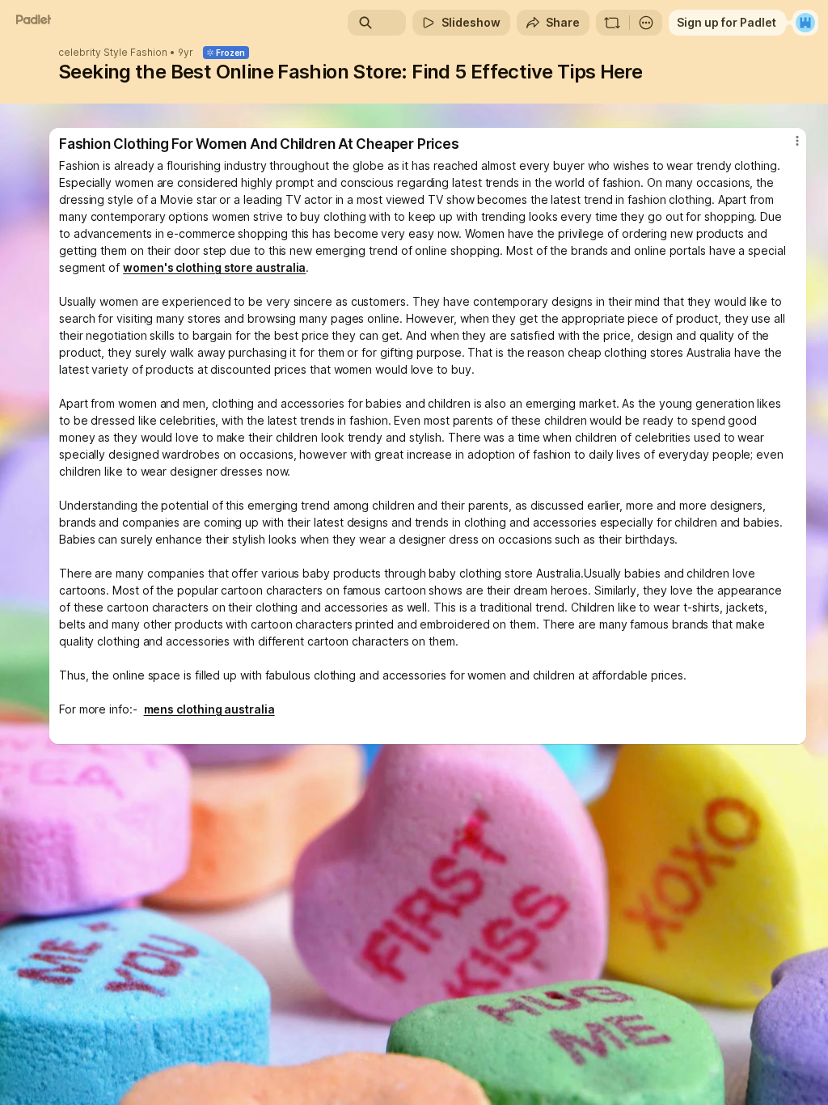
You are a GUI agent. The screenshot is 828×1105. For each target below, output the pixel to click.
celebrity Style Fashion (112, 52)
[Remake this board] (612, 23)
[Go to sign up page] (805, 23)
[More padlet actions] (646, 23)
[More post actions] (786, 147)
